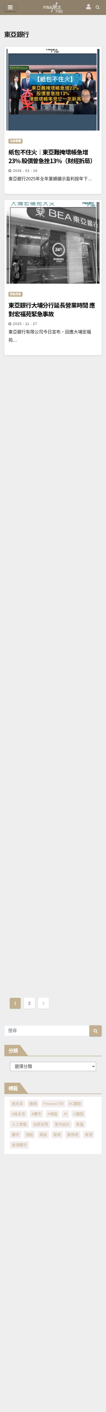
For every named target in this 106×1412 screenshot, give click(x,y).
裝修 (57, 1134)
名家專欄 (15, 141)
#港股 (52, 1114)
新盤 (80, 1124)
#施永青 (18, 1114)
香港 (88, 1134)
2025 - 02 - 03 (25, 804)
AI (65, 1114)
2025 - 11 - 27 (25, 324)
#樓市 (36, 1114)
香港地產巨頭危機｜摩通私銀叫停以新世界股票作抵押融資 (51, 789)
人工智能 (19, 1124)
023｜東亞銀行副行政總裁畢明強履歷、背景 (50, 636)
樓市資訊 (15, 773)
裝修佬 (73, 1134)
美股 (43, 1134)
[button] (98, 7)
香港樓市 (19, 1145)
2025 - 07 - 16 (25, 650)
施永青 (17, 1103)
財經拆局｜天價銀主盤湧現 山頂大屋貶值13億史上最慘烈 (51, 474)
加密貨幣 (40, 1124)
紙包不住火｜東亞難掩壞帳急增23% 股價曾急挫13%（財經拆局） (53, 156)
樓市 (15, 1134)
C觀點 (78, 1114)
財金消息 (15, 294)
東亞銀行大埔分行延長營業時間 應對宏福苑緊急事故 (51, 309)
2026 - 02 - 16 (25, 171)
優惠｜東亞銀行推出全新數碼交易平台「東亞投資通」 (51, 950)
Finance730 (53, 1103)
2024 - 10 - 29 (25, 965)
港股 (29, 1134)
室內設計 (62, 1124)
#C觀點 (75, 1103)
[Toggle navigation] (10, 7)
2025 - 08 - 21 (25, 489)
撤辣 (33, 1103)
